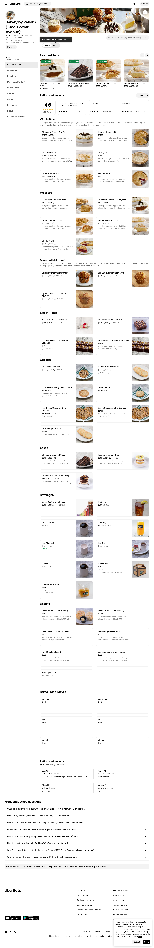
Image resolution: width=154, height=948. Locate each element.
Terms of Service (109, 936)
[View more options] (145, 12)
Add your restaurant (86, 900)
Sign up (144, 4)
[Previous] (142, 55)
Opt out (137, 942)
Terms (97, 932)
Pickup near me (120, 905)
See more (144, 95)
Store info (11, 47)
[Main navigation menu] (6, 4)
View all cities (119, 895)
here (140, 936)
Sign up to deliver (85, 905)
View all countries (121, 900)
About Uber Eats (120, 910)
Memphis (40, 866)
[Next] (147, 55)
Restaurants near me (122, 890)
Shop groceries (120, 914)
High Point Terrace (57, 866)
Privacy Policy (85, 932)
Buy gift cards (83, 895)
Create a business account (89, 910)
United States (12, 866)
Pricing (107, 932)
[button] (77, 809)
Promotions (82, 914)
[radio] (46, 45)
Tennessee (27, 866)
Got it (146, 942)
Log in (134, 4)
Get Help (81, 890)
